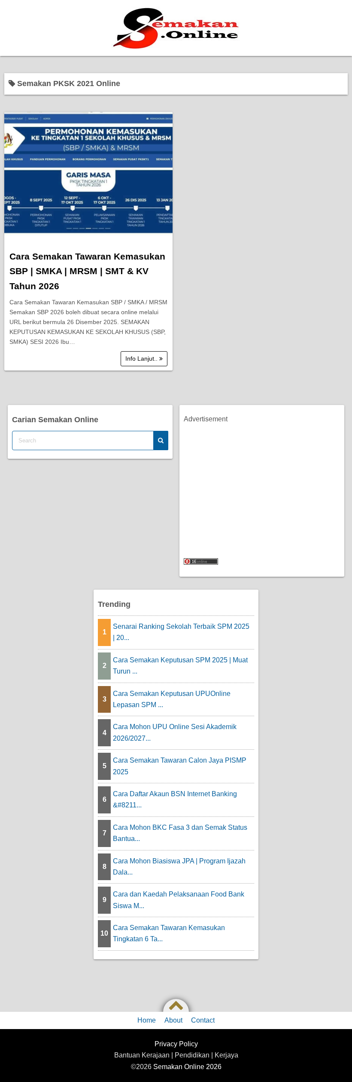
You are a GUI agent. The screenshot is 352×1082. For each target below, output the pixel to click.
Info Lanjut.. (142, 358)
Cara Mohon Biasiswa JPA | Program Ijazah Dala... (179, 866)
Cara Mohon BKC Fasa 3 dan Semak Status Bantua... (180, 833)
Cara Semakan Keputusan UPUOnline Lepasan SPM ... (172, 699)
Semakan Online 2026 (187, 1066)
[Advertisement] (262, 485)
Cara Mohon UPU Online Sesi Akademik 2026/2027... (175, 732)
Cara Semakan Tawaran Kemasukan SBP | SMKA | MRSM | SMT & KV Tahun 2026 (87, 271)
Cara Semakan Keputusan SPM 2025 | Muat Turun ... (180, 665)
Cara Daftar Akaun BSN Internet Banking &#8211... (175, 799)
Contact (203, 1020)
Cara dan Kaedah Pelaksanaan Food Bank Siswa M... (178, 899)
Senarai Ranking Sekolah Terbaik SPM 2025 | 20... (181, 632)
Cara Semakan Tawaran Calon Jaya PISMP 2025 (179, 766)
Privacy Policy (176, 1044)
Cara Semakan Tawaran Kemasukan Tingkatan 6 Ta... (169, 933)
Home (146, 1020)
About (173, 1020)
